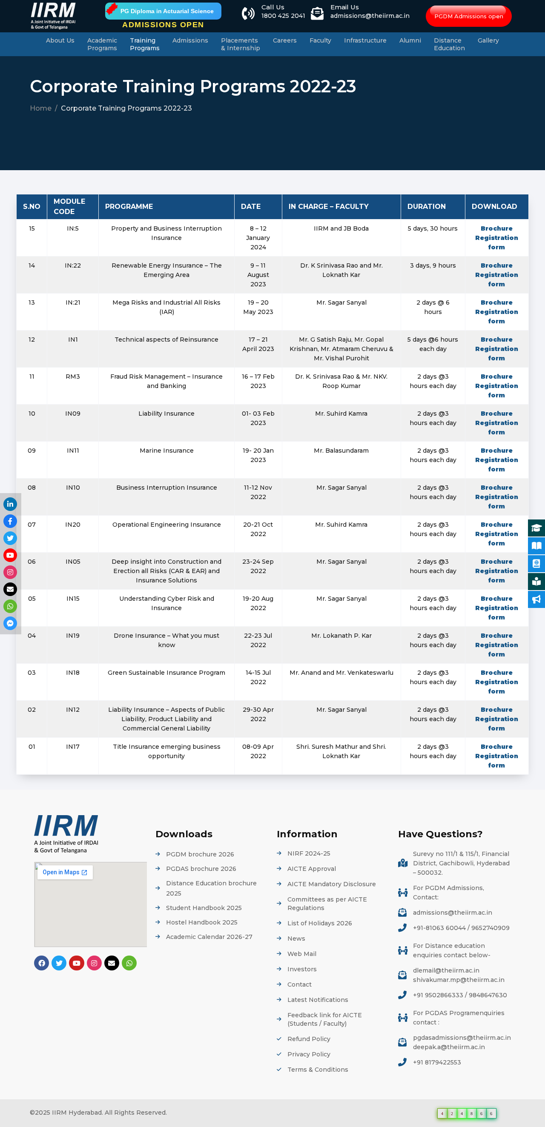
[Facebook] (41, 963)
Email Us (344, 7)
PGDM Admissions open (468, 16)
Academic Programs (102, 44)
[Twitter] (59, 963)
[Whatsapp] (129, 963)
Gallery (488, 40)
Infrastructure (365, 40)
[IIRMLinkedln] (10, 504)
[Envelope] (111, 963)
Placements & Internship (240, 44)
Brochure (497, 228)
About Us (60, 40)
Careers (285, 40)
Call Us (272, 7)
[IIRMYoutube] (10, 555)
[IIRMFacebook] (10, 521)
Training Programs (145, 44)
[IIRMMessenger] (10, 623)
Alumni (410, 40)
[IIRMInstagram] (10, 572)
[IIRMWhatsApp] (10, 606)
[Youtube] (76, 963)
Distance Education (449, 44)
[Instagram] (94, 963)
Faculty (320, 40)
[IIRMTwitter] (10, 538)
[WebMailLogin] (10, 589)
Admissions (190, 40)
